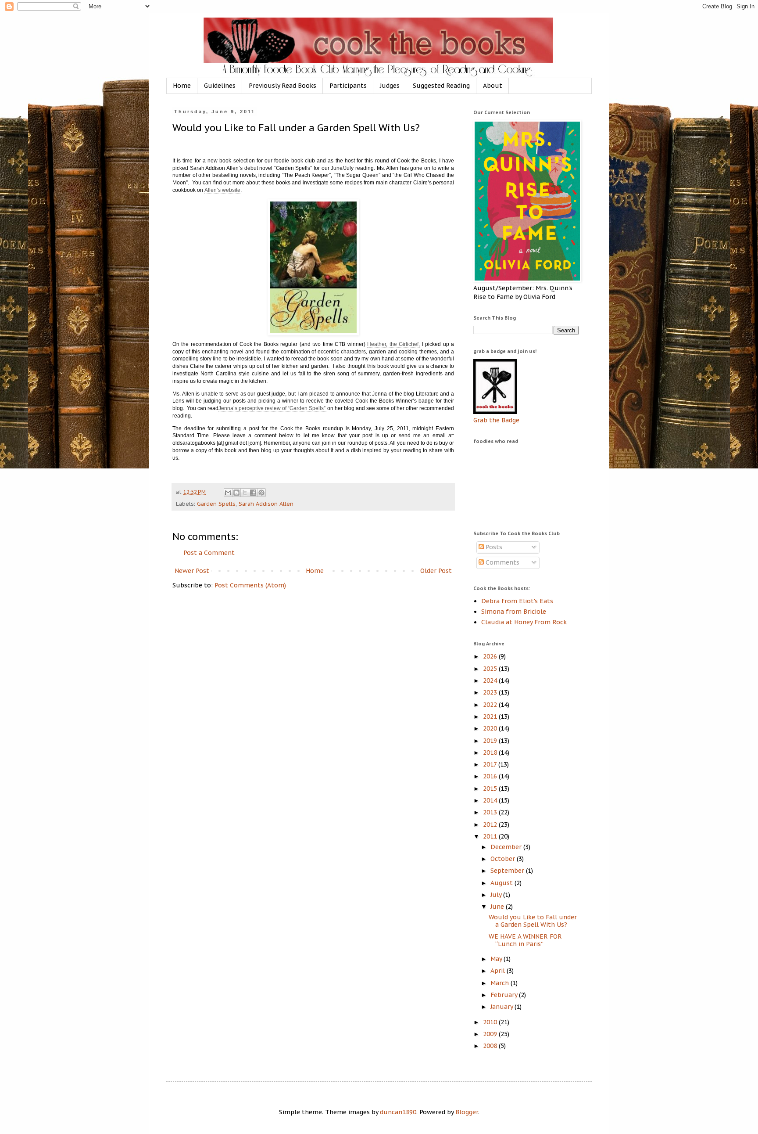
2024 (491, 680)
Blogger (466, 1112)
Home (182, 86)
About (492, 86)
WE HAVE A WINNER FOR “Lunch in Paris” (525, 940)
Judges (390, 86)
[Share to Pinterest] (261, 492)
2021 (491, 716)
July (496, 895)
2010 (491, 1022)
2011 (491, 836)
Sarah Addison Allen (266, 503)
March (500, 983)
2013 (491, 812)
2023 (491, 692)
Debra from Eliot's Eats (517, 601)
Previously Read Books (282, 86)
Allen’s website (222, 190)
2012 (491, 824)
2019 (491, 741)
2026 (491, 656)
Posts (493, 547)
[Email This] (228, 492)
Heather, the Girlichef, (393, 344)
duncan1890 (398, 1112)
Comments (501, 562)
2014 (491, 800)
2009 (491, 1034)
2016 (491, 776)
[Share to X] (244, 492)
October (503, 859)
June (498, 907)
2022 (491, 705)
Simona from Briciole (513, 612)
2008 (491, 1046)
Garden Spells (216, 503)
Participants (348, 86)
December (506, 847)
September (508, 871)
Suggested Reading (441, 86)
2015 (491, 788)
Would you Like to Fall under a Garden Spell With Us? (533, 921)
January (502, 1007)
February (504, 995)
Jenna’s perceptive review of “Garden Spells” (272, 408)
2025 (491, 669)
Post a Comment (209, 553)
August (502, 883)
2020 (491, 728)
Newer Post (192, 571)
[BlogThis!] (236, 492)
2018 (491, 752)
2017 (490, 764)
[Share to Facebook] (253, 492)
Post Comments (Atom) (250, 585)
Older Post (436, 571)
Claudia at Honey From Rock (524, 622)
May (497, 959)
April (498, 971)
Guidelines (220, 86)
